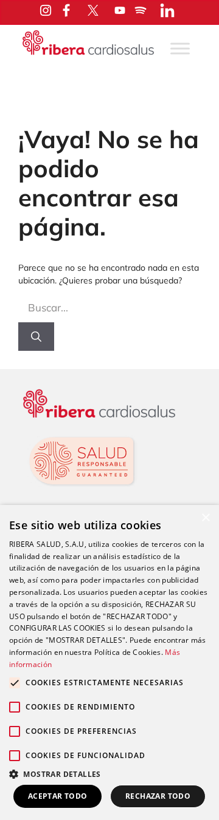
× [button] (205, 518)
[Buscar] (36, 336)
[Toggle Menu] (180, 48)
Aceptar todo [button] (58, 796)
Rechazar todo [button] (157, 796)
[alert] (109, 662)
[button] (109, 774)
